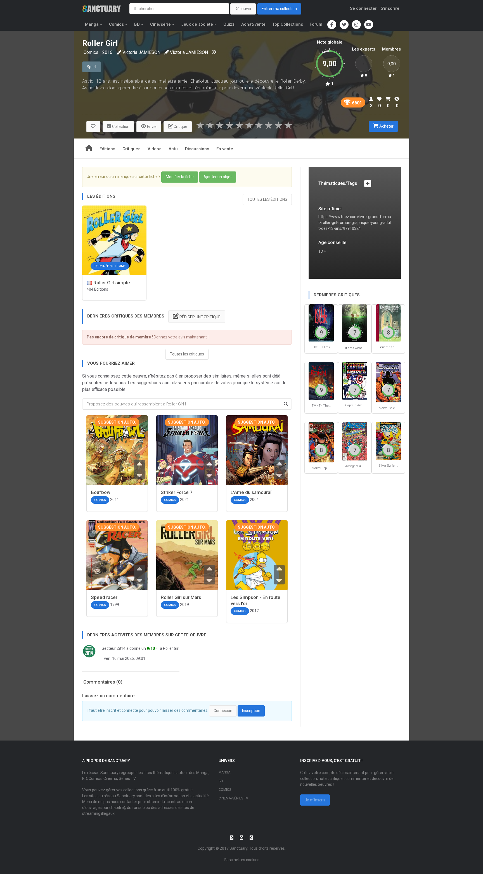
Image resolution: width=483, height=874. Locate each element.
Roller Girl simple (111, 282)
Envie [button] (151, 126)
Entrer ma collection (279, 8)
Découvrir (243, 8)
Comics (116, 24)
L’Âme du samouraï (251, 492)
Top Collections (287, 24)
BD (137, 24)
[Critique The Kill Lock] (321, 322)
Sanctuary (238, 848)
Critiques (131, 148)
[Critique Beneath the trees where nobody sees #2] (388, 322)
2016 (107, 52)
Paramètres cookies (241, 860)
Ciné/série (160, 24)
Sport (91, 67)
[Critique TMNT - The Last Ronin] (321, 380)
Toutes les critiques (187, 354)
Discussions (197, 148)
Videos (154, 148)
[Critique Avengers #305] (354, 441)
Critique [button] (180, 126)
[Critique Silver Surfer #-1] (388, 440)
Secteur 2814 (114, 648)
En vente (224, 148)
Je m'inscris (315, 800)
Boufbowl (101, 492)
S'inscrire (390, 8)
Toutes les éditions (267, 199)
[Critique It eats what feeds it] (354, 323)
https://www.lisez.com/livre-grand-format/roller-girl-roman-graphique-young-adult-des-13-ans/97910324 (354, 222)
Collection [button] (120, 126)
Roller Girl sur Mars (181, 597)
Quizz (229, 24)
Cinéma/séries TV (233, 798)
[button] (93, 126)
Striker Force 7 (177, 492)
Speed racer (104, 597)
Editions (107, 148)
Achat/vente (253, 24)
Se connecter (363, 8)
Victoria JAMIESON (141, 52)
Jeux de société (197, 24)
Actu (173, 148)
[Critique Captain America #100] (354, 380)
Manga (92, 24)
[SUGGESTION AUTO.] (117, 459)
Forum (316, 24)
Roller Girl (171, 648)
